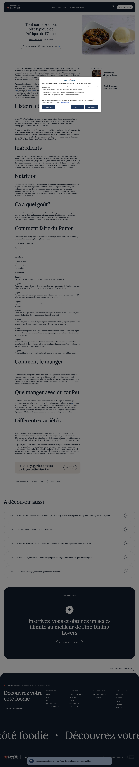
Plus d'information (64, 102)
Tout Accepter (91, 107)
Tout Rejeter (77, 107)
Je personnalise (49, 107)
